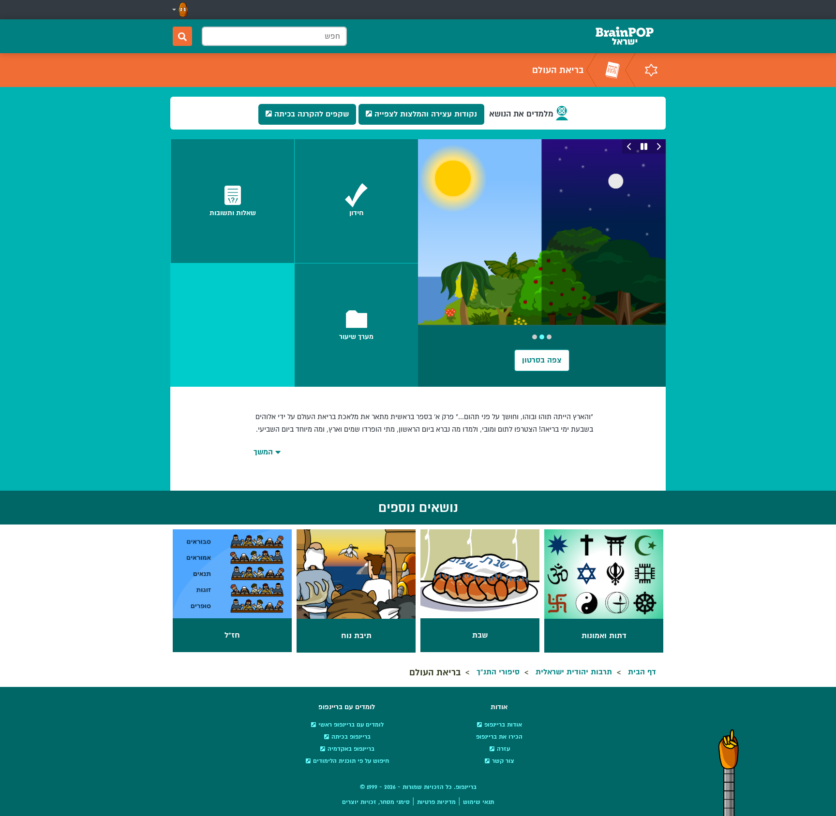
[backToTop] (728, 772)
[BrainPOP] (625, 36)
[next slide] (629, 146)
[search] (182, 36)
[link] (356, 201)
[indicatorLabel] (549, 337)
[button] (179, 9)
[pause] (644, 146)
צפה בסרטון (542, 360)
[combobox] (274, 36)
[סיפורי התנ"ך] (612, 70)
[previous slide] (658, 146)
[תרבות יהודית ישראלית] (651, 70)
